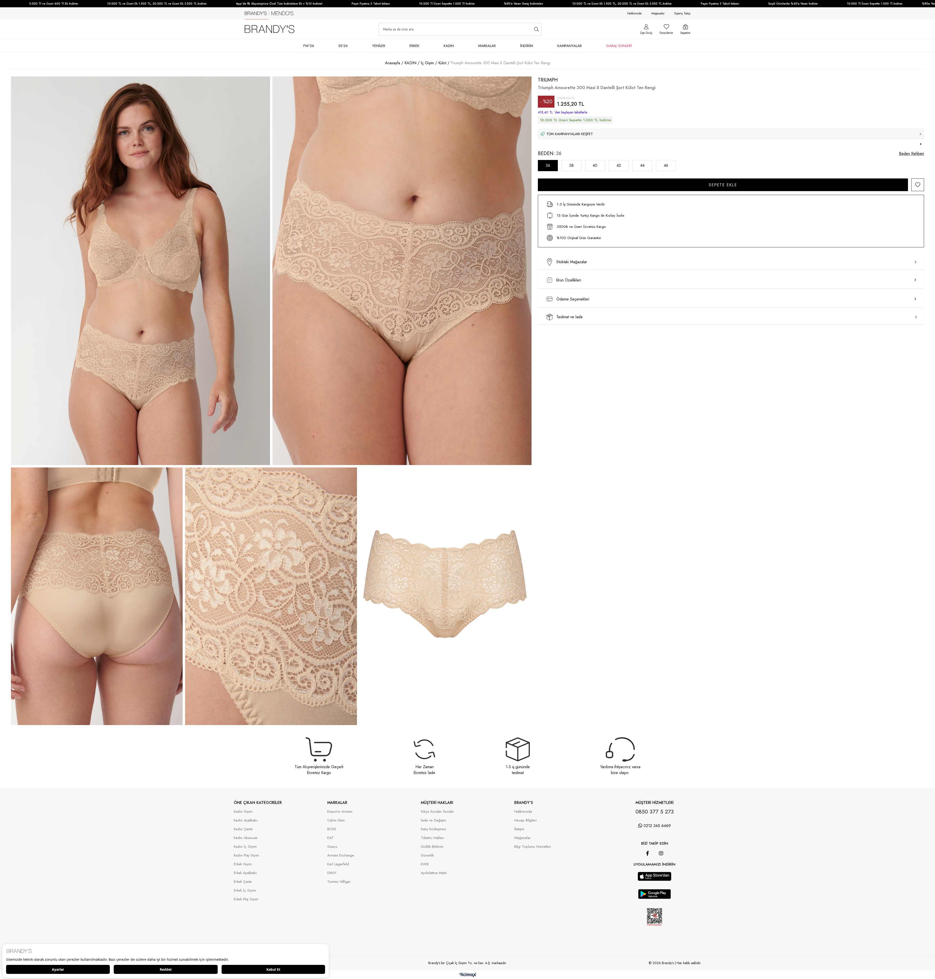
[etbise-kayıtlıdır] (654, 930)
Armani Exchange (340, 855)
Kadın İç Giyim (245, 846)
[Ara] (536, 29)
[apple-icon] (654, 879)
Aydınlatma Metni (434, 873)
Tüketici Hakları (432, 837)
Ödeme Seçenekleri (572, 299)
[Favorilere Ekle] (917, 184)
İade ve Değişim (433, 820)
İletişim (519, 829)
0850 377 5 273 (655, 811)
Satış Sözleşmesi (433, 829)
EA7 (330, 837)
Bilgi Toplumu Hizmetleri (532, 846)
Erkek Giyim (243, 864)
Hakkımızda (634, 13)
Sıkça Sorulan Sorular (437, 811)
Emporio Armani (339, 811)
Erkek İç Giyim (245, 890)
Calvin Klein (336, 820)
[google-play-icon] (654, 897)
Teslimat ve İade (569, 317)
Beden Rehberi (911, 153)
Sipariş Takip (682, 13)
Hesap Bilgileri (525, 820)
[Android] (661, 869)
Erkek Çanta (243, 881)
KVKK (425, 864)
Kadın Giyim (243, 811)
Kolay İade (615, 215)
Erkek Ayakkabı (245, 873)
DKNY (332, 873)
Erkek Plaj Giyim (246, 899)
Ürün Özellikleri (568, 280)
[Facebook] (647, 853)
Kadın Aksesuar (246, 837)
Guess (332, 846)
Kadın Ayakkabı (246, 820)
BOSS (331, 829)
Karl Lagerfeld (338, 864)
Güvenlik (427, 855)
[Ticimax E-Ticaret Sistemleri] (467, 975)
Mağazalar (657, 13)
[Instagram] (661, 853)
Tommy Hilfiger (339, 881)
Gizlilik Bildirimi (432, 846)
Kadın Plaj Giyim (246, 855)
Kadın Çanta (243, 829)
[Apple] (647, 869)
